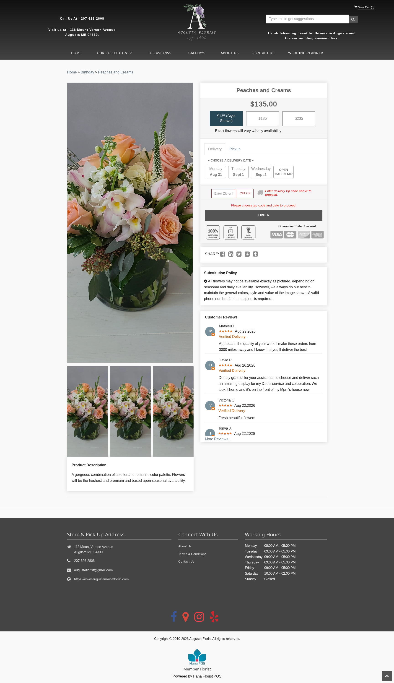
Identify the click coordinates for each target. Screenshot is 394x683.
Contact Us (263, 53)
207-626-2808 (92, 18)
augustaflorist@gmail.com (93, 570)
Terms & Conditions (192, 554)
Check (245, 193)
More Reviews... (218, 439)
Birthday (87, 72)
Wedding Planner (305, 53)
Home (76, 53)
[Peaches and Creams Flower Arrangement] (87, 411)
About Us (230, 53)
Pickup (235, 149)
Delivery (215, 149)
